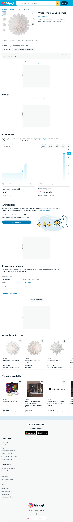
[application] (36, 167)
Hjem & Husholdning (14, 9)
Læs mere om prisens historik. (53, 140)
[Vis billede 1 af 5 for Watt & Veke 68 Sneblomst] (4, 13)
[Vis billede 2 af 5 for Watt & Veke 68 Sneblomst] (4, 19)
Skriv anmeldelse (43, 16)
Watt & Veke (27, 282)
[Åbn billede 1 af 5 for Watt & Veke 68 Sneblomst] (18, 24)
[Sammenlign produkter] (33, 24)
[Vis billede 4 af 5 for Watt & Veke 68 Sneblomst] (4, 30)
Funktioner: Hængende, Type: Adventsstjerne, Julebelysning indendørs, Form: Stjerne (51, 20)
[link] (12, 354)
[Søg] (58, 3)
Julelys (27, 9)
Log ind (64, 3)
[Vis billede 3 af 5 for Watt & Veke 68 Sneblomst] (4, 24)
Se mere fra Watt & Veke (9, 293)
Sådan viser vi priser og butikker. (39, 63)
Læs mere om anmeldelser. (45, 210)
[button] (4, 35)
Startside (4, 9)
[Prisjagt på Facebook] (36, 514)
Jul (23, 9)
